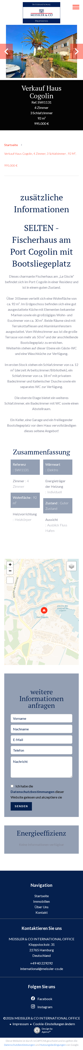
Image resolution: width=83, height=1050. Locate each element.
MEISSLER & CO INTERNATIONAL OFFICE (41, 939)
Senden (21, 806)
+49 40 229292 (41, 963)
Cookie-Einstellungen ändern (54, 1024)
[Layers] (71, 566)
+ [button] (10, 564)
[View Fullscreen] (10, 580)
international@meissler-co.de (41, 969)
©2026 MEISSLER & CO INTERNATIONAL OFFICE (41, 1018)
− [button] (10, 570)
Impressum (21, 1024)
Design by (47, 1030)
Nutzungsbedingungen (53, 1044)
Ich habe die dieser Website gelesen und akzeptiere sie (37, 791)
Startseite (11, 145)
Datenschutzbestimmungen (32, 792)
